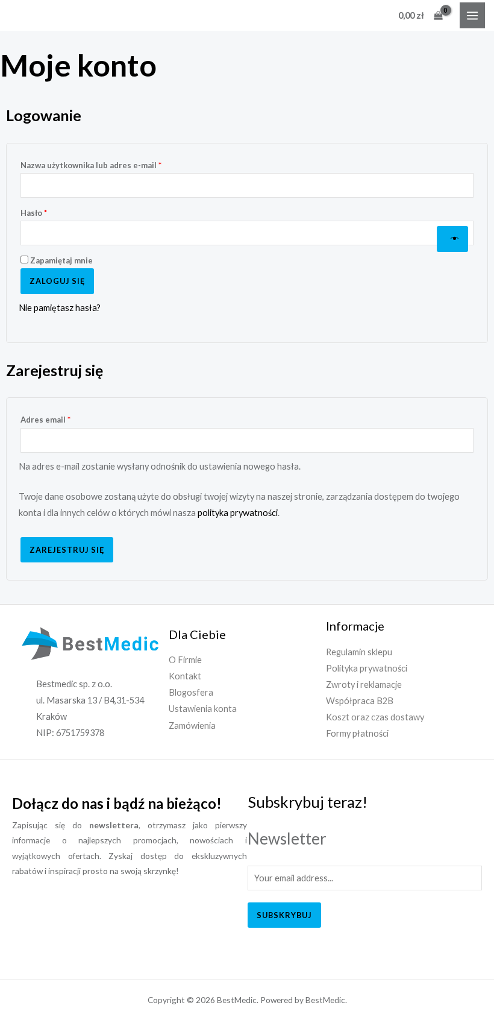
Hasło (54, 211)
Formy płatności (357, 733)
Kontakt (185, 676)
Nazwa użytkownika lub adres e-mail (111, 163)
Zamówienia (192, 725)
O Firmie (185, 660)
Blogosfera (191, 692)
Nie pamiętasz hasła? (60, 308)
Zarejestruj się (67, 550)
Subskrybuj (284, 915)
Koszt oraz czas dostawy (375, 717)
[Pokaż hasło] (452, 239)
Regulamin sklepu (359, 652)
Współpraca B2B (359, 701)
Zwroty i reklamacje (364, 684)
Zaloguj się (57, 281)
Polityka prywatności (366, 668)
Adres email (66, 418)
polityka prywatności (238, 513)
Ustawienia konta (203, 708)
